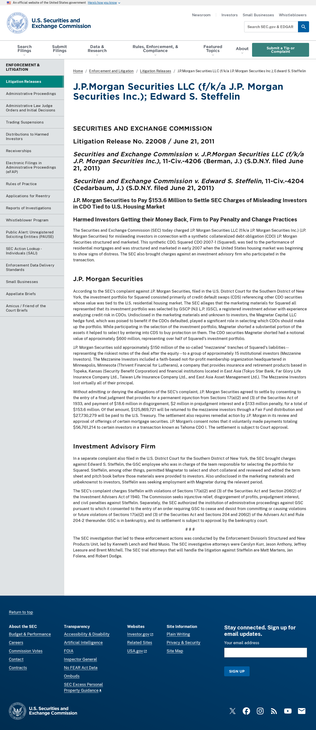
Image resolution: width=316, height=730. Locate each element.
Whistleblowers (293, 15)
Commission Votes (25, 651)
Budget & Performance (30, 634)
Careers (16, 642)
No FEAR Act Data (81, 667)
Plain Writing (178, 634)
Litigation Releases (155, 71)
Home (78, 71)
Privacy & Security (183, 642)
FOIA (68, 651)
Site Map (175, 651)
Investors (229, 15)
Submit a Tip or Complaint (281, 49)
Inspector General (80, 659)
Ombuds (71, 676)
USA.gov (135, 651)
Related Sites (139, 642)
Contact (16, 659)
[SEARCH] (303, 26)
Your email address (241, 643)
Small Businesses (258, 15)
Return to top (21, 612)
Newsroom (201, 15)
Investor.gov (138, 634)
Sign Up (237, 671)
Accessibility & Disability (87, 634)
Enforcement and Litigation (111, 71)
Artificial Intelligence (83, 642)
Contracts (18, 667)
